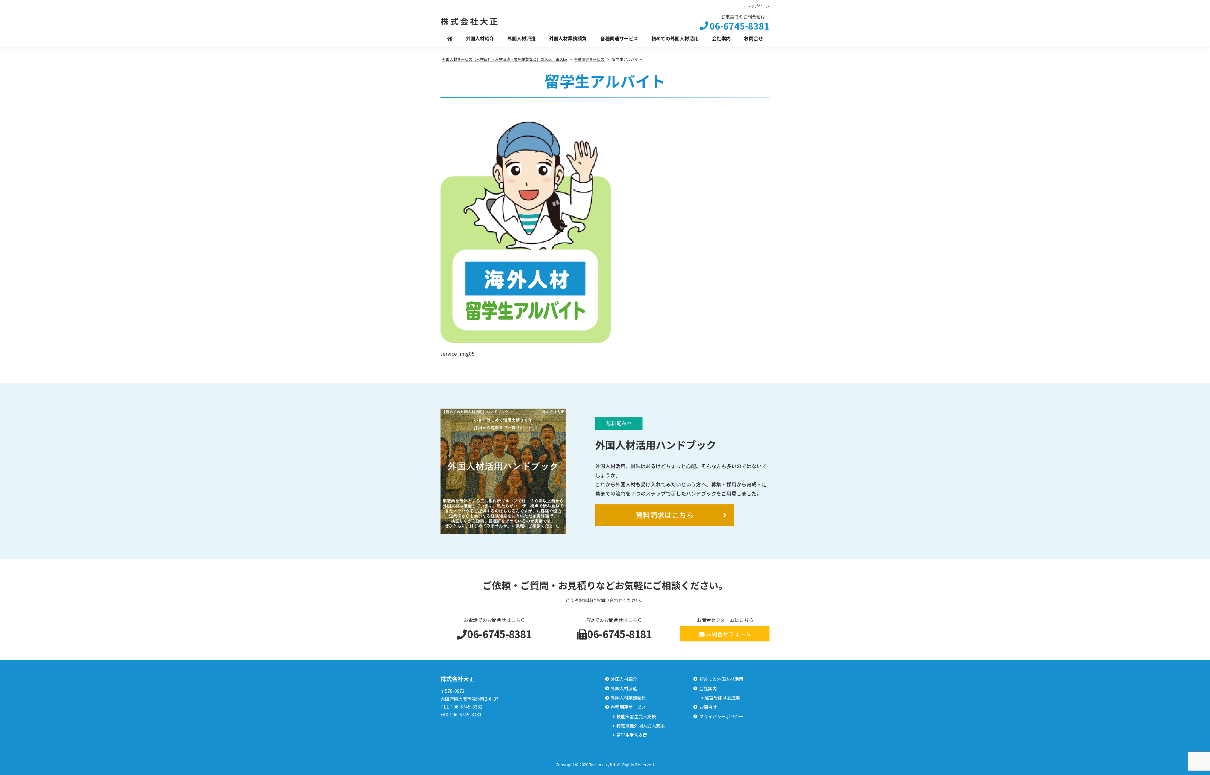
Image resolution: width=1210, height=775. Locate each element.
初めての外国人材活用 (675, 38)
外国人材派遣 (521, 38)
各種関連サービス (619, 38)
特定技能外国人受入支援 (640, 726)
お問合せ (753, 38)
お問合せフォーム (728, 634)
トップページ (758, 6)
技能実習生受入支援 (636, 717)
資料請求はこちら (665, 514)
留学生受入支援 (631, 735)
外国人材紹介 (480, 38)
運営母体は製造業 (722, 698)
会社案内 (721, 38)
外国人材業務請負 (568, 38)
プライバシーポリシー (721, 717)
